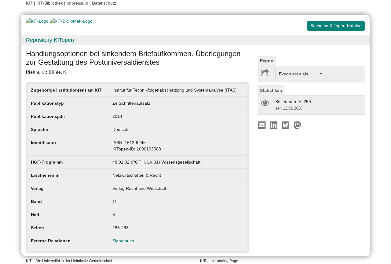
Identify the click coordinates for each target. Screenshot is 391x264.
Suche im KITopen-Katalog (336, 25)
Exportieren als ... (299, 73)
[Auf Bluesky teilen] (287, 124)
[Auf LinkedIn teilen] (274, 124)
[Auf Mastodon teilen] (297, 124)
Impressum (77, 3)
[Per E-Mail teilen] (262, 124)
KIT (29, 3)
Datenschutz (104, 3)
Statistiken (271, 90)
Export (267, 60)
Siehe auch (123, 240)
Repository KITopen (50, 40)
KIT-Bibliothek (50, 3)
